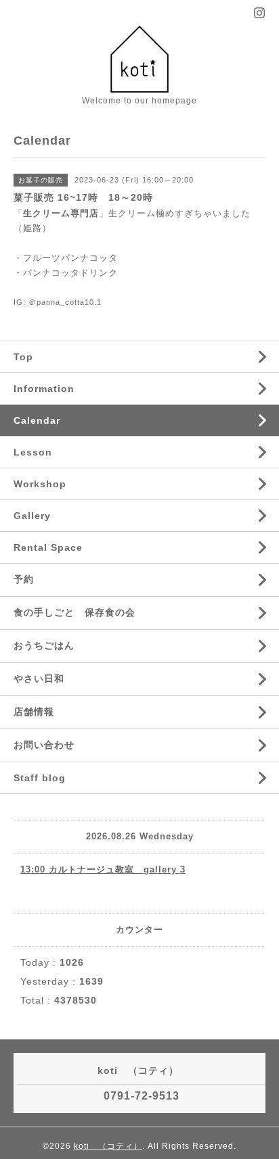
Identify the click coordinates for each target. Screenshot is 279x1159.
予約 (24, 579)
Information (44, 388)
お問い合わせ (44, 744)
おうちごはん (44, 645)
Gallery (32, 515)
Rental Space (48, 547)
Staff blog (40, 777)
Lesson (33, 452)
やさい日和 (39, 678)
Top (23, 356)
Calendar (37, 420)
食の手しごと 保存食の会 (74, 612)
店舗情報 (34, 711)
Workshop (40, 483)
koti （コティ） (108, 1146)
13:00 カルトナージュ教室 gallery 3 (103, 869)
